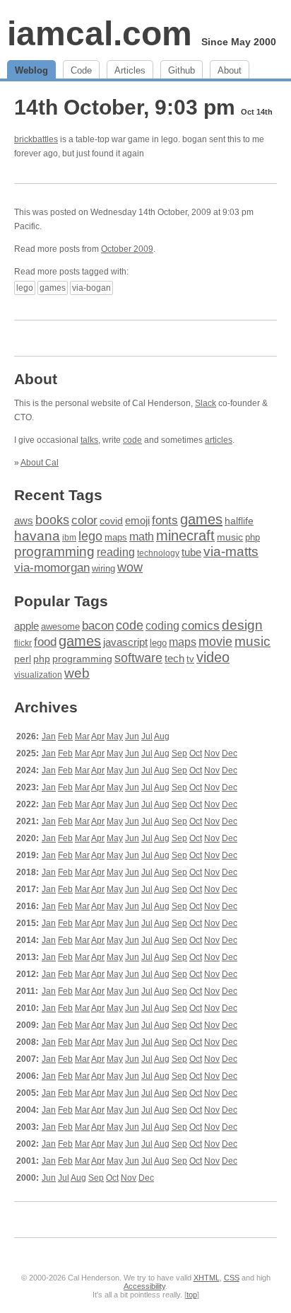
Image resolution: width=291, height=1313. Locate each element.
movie (215, 641)
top (191, 1294)
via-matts (231, 551)
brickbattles (36, 139)
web (77, 673)
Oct (195, 753)
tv (190, 659)
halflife (239, 520)
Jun (132, 736)
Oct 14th (257, 112)
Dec (229, 753)
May (115, 736)
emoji (137, 520)
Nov (212, 753)
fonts (165, 520)
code (132, 440)
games (53, 288)
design (242, 625)
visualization (38, 675)
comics (201, 625)
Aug (162, 736)
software (138, 658)
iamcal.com (99, 33)
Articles (130, 70)
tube (191, 552)
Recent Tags (58, 495)
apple (26, 626)
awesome (60, 626)
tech (174, 658)
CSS (231, 1277)
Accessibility (144, 1286)
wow (130, 567)
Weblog (31, 70)
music (230, 537)
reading (116, 552)
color (84, 520)
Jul (147, 736)
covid (111, 521)
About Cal (39, 463)
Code (81, 70)
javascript (125, 642)
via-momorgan (52, 567)
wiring (103, 569)
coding (162, 626)
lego (24, 288)
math (141, 536)
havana (37, 535)
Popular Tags (61, 601)
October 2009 (127, 249)
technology (158, 553)
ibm (69, 538)
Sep (179, 753)
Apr (98, 736)
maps (116, 537)
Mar (82, 736)
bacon (98, 625)
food (45, 642)
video (213, 657)
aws (23, 520)
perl (22, 658)
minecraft (185, 535)
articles (218, 440)
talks (89, 440)
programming (54, 551)
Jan (49, 736)
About (230, 70)
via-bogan (91, 288)
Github (181, 70)
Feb (65, 736)
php (252, 537)
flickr (23, 643)
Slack (205, 403)
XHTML (207, 1277)
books (52, 519)
